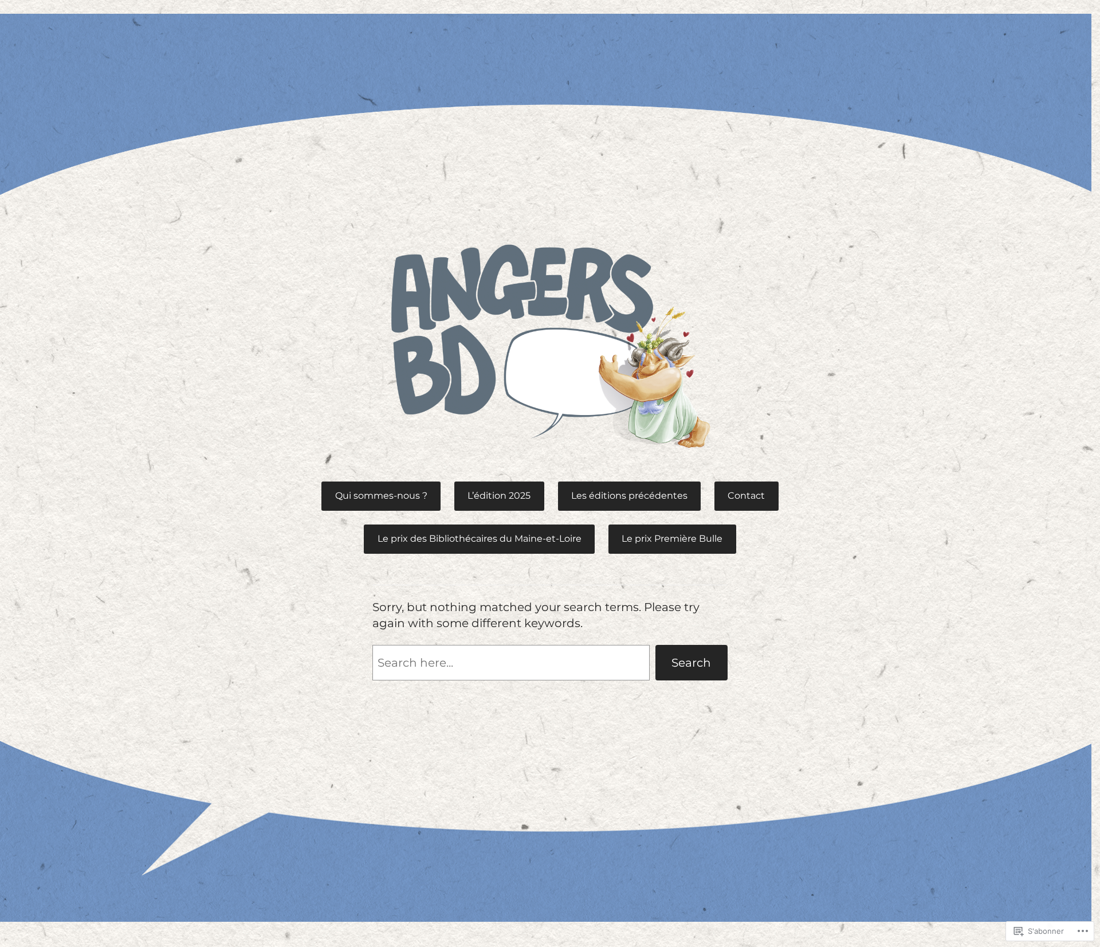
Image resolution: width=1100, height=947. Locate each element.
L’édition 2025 (499, 495)
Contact (746, 495)
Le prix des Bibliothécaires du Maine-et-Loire (480, 538)
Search (691, 663)
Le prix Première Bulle (672, 538)
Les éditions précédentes (629, 495)
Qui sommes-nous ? (381, 495)
